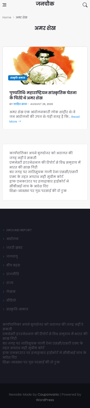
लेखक (11, 291)
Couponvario (48, 394)
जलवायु (12, 256)
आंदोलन (12, 239)
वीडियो (11, 300)
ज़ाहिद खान (20, 104)
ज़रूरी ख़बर (14, 247)
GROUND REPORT (19, 230)
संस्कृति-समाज (17, 77)
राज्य (9, 283)
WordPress (45, 400)
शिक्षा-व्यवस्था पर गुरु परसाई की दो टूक (38, 191)
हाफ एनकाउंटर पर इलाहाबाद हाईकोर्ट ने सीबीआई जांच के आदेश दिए (39, 183)
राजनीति (12, 274)
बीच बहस (13, 265)
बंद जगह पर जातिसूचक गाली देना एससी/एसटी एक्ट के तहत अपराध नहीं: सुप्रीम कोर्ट (43, 174)
